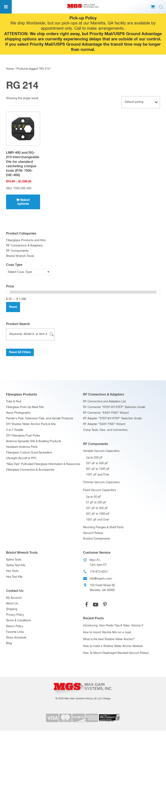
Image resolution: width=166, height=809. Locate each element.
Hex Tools (12, 571)
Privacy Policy (15, 614)
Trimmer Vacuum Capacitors (101, 482)
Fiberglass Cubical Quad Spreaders (29, 452)
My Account (13, 597)
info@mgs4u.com (101, 578)
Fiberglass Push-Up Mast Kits (25, 407)
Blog (9, 643)
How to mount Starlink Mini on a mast (107, 632)
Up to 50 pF (93, 496)
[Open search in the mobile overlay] (161, 7)
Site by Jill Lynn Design (98, 698)
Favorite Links (15, 632)
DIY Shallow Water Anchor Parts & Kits (31, 424)
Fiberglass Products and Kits (26, 240)
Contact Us (14, 590)
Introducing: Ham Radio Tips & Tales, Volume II (113, 625)
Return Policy (14, 626)
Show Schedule (16, 637)
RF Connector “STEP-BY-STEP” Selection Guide (114, 407)
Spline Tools (13, 559)
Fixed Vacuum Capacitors (99, 490)
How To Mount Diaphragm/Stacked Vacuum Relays (116, 653)
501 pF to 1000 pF (98, 469)
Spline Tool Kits (15, 565)
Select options (23, 201)
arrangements (110, 28)
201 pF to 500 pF (97, 463)
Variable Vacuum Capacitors (101, 451)
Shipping (11, 609)
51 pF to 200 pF (96, 502)
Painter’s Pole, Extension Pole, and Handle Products (39, 418)
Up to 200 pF (94, 457)
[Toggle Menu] (6, 7)
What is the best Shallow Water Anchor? (109, 639)
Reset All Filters (20, 352)
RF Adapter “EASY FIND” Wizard (104, 424)
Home (10, 68)
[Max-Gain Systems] (83, 682)
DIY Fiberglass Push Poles (23, 435)
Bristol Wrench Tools (20, 256)
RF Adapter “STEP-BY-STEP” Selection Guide (112, 418)
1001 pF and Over (97, 474)
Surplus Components (96, 538)
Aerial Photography (18, 412)
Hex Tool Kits (14, 576)
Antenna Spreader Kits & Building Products (33, 441)
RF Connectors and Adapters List (104, 401)
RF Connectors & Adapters (24, 245)
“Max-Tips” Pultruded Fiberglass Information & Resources (43, 464)
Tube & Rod (13, 401)
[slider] (8, 292)
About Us (12, 603)
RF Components (17, 250)
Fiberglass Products (21, 394)
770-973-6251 (99, 571)
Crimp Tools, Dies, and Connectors (105, 430)
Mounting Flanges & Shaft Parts (103, 527)
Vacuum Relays (93, 533)
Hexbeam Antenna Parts (21, 447)
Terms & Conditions (18, 620)
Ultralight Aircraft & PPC (21, 458)
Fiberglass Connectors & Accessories (30, 469)
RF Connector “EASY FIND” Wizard (106, 412)
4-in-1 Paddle (14, 430)
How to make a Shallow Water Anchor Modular (113, 646)
